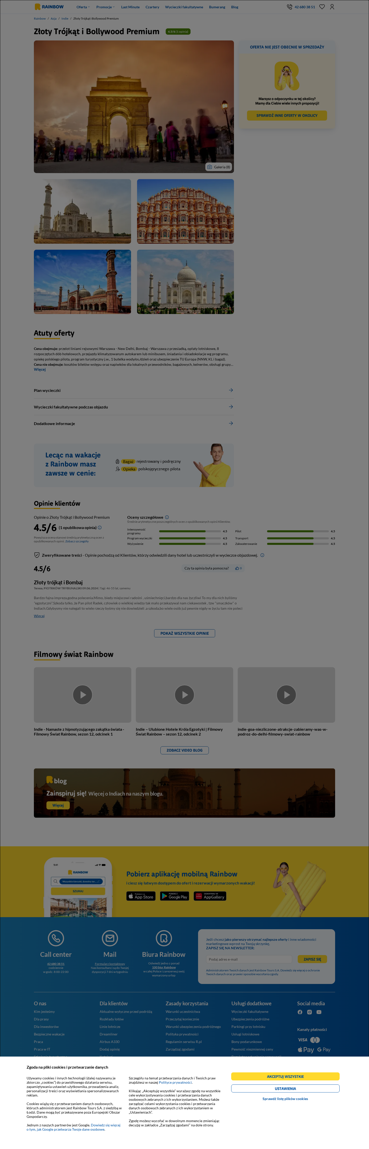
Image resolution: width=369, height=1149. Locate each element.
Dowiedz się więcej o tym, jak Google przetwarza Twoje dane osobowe (73, 1127)
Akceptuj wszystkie (287, 1077)
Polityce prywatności (175, 1082)
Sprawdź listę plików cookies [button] (285, 1098)
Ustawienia (294, 1089)
